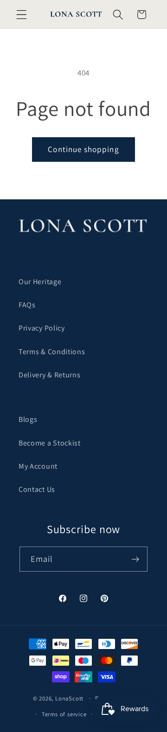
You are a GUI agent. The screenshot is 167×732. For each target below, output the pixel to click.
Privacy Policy (42, 328)
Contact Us (37, 489)
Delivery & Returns (49, 375)
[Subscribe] (136, 559)
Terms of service (64, 714)
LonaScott (69, 698)
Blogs (28, 419)
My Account (38, 466)
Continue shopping (83, 149)
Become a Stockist (50, 443)
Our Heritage (40, 281)
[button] (21, 14)
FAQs (27, 305)
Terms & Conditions (52, 351)
